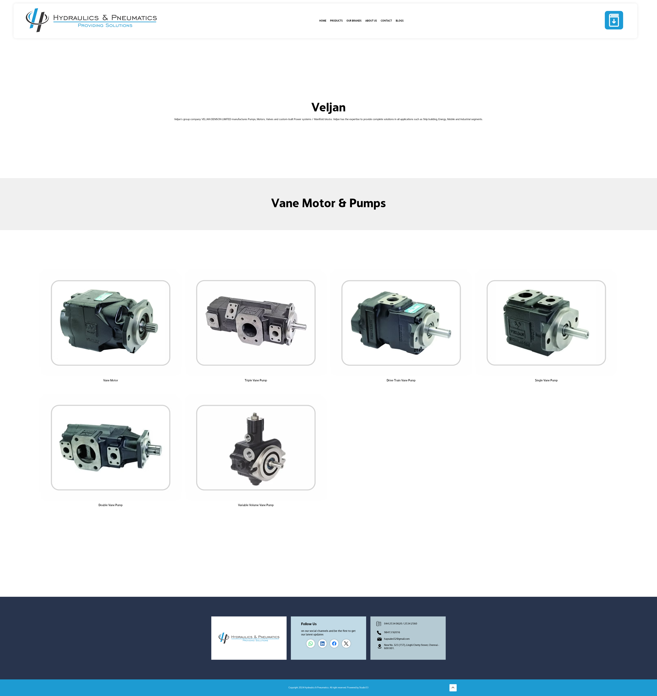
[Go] (453, 687)
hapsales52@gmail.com (397, 639)
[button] (336, 21)
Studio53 (363, 688)
